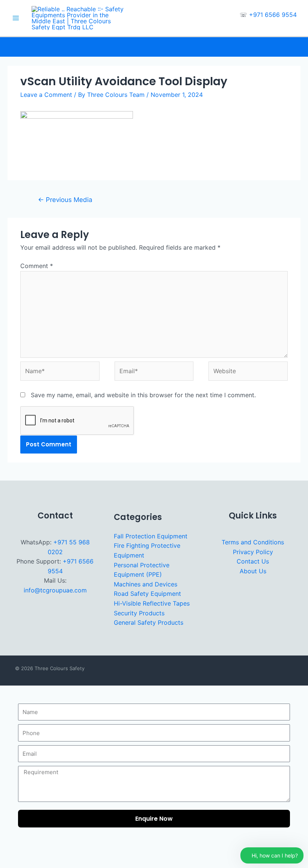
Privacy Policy (253, 552)
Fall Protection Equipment (150, 536)
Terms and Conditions (253, 542)
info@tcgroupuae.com (55, 590)
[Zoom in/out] (9, 852)
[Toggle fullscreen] (29, 852)
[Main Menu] (16, 18)
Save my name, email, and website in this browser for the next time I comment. (143, 395)
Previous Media (65, 199)
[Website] (248, 372)
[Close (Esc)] (69, 852)
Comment (36, 266)
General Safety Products (148, 622)
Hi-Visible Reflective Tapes (152, 603)
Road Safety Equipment (147, 593)
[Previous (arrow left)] (9, 863)
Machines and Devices (145, 584)
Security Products (139, 613)
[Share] (49, 852)
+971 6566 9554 (273, 14)
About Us (253, 571)
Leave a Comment (46, 94)
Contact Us (253, 561)
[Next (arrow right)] (29, 863)
